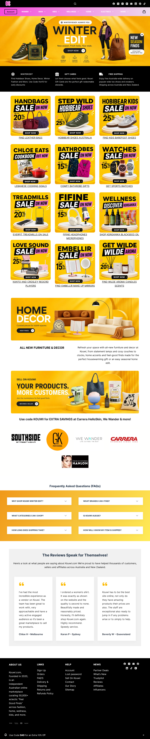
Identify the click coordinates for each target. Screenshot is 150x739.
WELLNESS (71, 12)
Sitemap (69, 689)
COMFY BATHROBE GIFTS (74, 186)
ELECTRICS (106, 12)
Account (11, 12)
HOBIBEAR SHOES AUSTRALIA (75, 137)
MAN (41, 12)
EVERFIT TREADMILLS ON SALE (30, 234)
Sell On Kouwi (72, 678)
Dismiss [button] (143, 735)
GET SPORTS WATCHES (119, 186)
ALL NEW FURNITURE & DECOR (42, 347)
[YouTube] (127, 4)
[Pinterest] (140, 4)
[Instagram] (122, 4)
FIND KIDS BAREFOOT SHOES (119, 137)
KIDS (55, 12)
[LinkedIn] (136, 4)
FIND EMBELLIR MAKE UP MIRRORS (75, 285)
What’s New (99, 674)
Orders (41, 674)
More (123, 12)
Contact (69, 681)
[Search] (75, 4)
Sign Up (41, 670)
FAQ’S (40, 678)
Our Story (70, 685)
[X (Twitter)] (118, 4)
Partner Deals (101, 670)
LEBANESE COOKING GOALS (31, 186)
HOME (88, 12)
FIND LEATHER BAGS (30, 137)
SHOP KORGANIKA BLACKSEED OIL (119, 234)
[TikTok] (144, 4)
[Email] (131, 4)
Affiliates (98, 685)
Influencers (99, 689)
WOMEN (25, 12)
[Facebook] (114, 4)
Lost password (73, 674)
